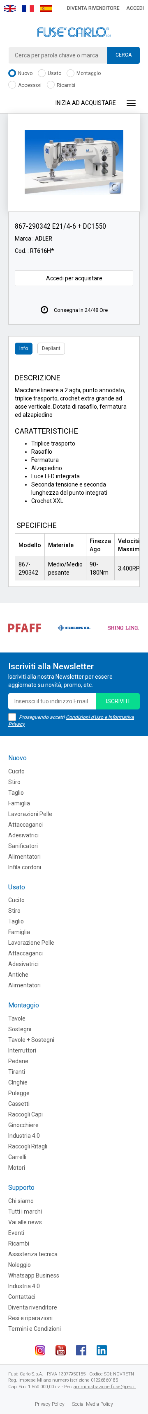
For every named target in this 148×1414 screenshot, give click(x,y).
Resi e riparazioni (30, 1318)
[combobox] (74, 55)
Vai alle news (25, 1222)
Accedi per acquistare (74, 278)
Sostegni (19, 1029)
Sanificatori (23, 846)
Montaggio (88, 73)
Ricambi (65, 85)
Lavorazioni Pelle (30, 814)
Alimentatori (24, 856)
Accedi (135, 8)
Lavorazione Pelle (31, 942)
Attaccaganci (25, 824)
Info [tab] (23, 348)
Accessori (29, 85)
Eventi (16, 1233)
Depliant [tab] (51, 348)
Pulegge (19, 1093)
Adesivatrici (23, 835)
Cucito (16, 771)
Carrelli (17, 1157)
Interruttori (22, 1050)
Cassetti (19, 1103)
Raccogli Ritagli (27, 1146)
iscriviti (118, 701)
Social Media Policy (92, 1404)
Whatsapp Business (33, 1275)
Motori (16, 1167)
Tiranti (16, 1071)
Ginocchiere (23, 1125)
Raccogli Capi (25, 1114)
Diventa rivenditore (93, 8)
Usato (53, 73)
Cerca (124, 55)
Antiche (18, 974)
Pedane (18, 1061)
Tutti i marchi (25, 1211)
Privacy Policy (50, 1404)
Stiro (14, 782)
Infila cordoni (24, 867)
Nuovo (24, 73)
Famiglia (19, 803)
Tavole (16, 1018)
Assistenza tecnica (33, 1254)
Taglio (16, 792)
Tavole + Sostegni (31, 1040)
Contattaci (21, 1297)
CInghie (18, 1082)
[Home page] (74, 32)
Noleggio (19, 1265)
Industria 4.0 (24, 1135)
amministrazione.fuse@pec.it (105, 1386)
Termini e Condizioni (34, 1328)
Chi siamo (21, 1201)
